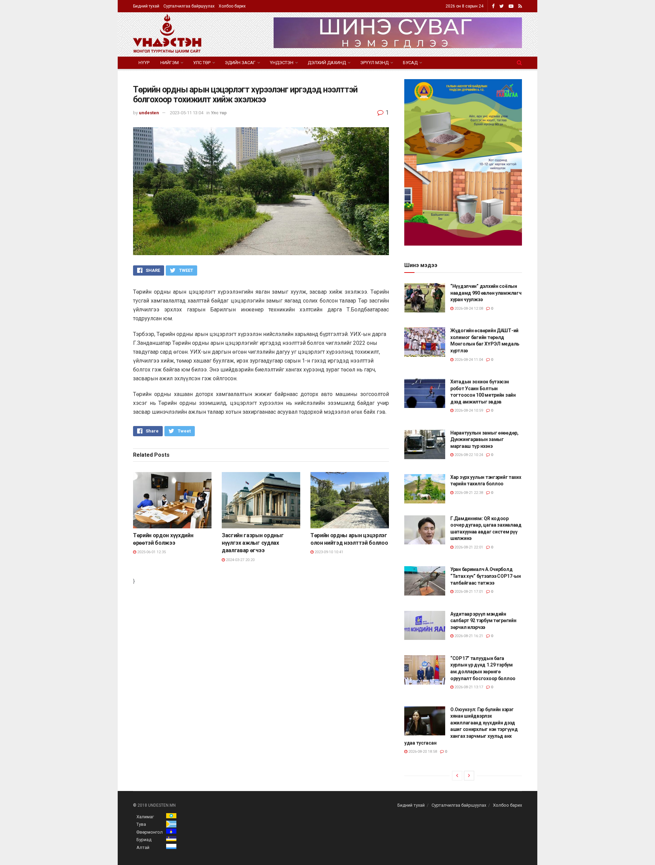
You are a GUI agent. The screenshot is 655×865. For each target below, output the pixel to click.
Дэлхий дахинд (327, 62)
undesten (149, 112)
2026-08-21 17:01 (468, 591)
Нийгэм (169, 62)
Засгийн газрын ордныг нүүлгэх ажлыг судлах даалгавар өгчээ (252, 543)
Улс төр (201, 62)
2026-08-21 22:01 (468, 547)
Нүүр (144, 62)
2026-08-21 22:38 (468, 492)
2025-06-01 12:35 (151, 552)
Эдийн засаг (240, 62)
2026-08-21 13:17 (468, 687)
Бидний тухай (146, 6)
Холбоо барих (232, 6)
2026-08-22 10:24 (468, 455)
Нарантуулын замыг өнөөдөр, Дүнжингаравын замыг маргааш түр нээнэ (484, 439)
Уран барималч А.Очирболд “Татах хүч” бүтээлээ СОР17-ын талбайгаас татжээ (485, 576)
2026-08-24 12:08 (468, 308)
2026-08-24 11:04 (468, 359)
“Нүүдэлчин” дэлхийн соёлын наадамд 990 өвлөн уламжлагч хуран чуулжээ (485, 292)
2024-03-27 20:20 (239, 560)
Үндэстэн (281, 62)
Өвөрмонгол (149, 832)
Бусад (410, 62)
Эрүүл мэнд (374, 62)
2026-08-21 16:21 (468, 636)
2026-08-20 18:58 (422, 751)
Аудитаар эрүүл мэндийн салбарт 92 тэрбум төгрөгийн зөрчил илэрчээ (483, 620)
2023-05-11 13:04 (186, 112)
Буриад (143, 839)
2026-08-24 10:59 (468, 410)
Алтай (142, 847)
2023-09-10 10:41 (328, 552)
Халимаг (145, 816)
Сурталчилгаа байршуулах (189, 6)
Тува (141, 824)
